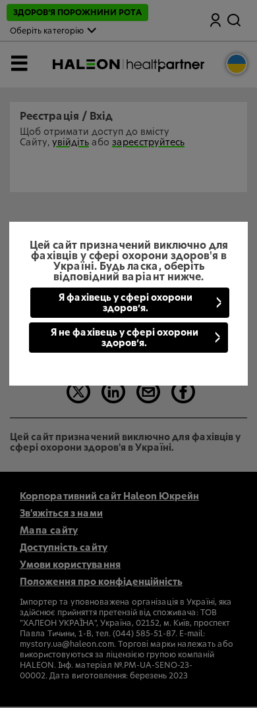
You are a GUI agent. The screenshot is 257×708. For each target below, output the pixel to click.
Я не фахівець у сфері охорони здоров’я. (124, 338)
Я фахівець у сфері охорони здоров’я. (125, 303)
